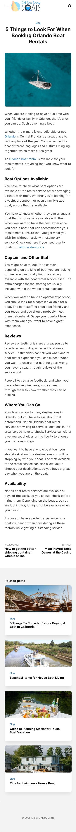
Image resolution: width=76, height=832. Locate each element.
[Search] (69, 6)
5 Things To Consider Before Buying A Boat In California (37, 625)
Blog (38, 22)
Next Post (56, 549)
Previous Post (20, 551)
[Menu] (7, 5)
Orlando (10, 136)
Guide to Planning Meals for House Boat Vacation (35, 730)
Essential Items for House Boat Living (37, 677)
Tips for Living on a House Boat (32, 783)
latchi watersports (31, 247)
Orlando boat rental (23, 159)
